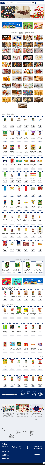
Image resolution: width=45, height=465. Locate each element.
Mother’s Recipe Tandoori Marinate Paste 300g (26, 220)
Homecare (38, 88)
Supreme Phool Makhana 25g (26, 365)
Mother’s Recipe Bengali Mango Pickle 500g (5, 233)
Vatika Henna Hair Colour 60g (5, 269)
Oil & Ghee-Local (38, 95)
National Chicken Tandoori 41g (5, 151)
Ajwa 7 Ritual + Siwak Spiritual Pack (39, 123)
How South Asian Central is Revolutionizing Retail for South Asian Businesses (36, 414)
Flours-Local (22, 109)
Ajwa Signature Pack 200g (5, 123)
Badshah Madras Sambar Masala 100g (12, 382)
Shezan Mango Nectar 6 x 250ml (33, 178)
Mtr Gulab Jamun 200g (5, 247)
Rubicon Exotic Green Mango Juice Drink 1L (39, 178)
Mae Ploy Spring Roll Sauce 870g (12, 220)
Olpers (21, 450)
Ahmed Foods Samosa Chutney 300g (12, 233)
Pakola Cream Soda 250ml (5, 178)
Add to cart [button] (5, 127)
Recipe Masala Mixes (27, 40)
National (21, 448)
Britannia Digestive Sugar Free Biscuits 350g (40, 164)
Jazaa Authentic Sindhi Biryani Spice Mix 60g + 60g (12, 297)
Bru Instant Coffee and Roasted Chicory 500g (19, 192)
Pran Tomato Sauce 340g (40, 220)
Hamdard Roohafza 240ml (12, 178)
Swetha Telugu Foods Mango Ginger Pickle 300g (25, 234)
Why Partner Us (15, 447)
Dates (17, 431)
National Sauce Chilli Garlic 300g (5, 220)
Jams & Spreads (7, 95)
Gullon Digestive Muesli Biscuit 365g (26, 164)
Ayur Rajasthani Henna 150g (37, 269)
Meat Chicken (38, 54)
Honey (6, 81)
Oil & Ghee (6, 102)
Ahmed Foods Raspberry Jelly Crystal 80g (26, 247)
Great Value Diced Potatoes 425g (19, 382)
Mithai (6, 88)
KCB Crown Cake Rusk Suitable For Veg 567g (19, 348)
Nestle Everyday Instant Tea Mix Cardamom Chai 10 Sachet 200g (5, 331)
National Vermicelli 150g (5, 313)
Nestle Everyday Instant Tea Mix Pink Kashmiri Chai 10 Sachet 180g (5, 192)
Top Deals (17, 40)
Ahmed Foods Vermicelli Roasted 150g (5, 206)
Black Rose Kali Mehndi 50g (27, 269)
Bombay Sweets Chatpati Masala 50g (40, 382)
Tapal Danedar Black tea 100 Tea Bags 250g (40, 192)
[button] (20, 18)
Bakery (38, 81)
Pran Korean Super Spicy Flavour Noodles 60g (19, 206)
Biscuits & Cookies (38, 47)
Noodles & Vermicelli (6, 47)
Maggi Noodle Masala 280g (26, 206)
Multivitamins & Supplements (17, 95)
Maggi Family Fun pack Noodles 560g (26, 314)
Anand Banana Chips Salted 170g (26, 137)
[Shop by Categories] (6, 2)
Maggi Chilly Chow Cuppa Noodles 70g (40, 314)
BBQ (6, 40)
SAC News (14, 448)
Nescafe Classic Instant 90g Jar (40, 331)
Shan (20, 447)
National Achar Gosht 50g (26, 296)
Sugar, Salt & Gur (28, 81)
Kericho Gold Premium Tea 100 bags (12, 331)
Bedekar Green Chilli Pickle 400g (40, 233)
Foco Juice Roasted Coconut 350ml (26, 178)
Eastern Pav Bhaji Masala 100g (19, 296)
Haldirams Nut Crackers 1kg (33, 137)
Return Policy (29, 447)
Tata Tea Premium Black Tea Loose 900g (19, 331)
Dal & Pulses (32, 431)
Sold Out (5, 182)
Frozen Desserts (17, 54)
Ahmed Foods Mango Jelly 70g (40, 247)
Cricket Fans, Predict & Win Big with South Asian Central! (8, 414)
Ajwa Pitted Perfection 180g (12, 123)
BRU (20, 449)
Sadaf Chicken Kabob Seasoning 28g (12, 151)
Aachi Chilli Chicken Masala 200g (5, 296)
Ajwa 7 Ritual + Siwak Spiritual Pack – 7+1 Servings (32, 123)
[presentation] (1, 409)
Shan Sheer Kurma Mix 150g (19, 247)
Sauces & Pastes (38, 40)
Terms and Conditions (30, 448)
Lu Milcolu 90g (19, 164)
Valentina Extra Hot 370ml (19, 220)
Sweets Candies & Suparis (28, 95)
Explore (41, 322)
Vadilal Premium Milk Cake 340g (12, 247)
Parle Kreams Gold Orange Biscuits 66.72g (33, 348)
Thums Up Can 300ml (19, 178)
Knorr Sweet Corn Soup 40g (19, 314)
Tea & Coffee (27, 47)
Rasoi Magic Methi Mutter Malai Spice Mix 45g (33, 151)
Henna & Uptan (17, 88)
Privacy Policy (29, 449)
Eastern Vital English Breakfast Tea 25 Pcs (26, 192)
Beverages (3, 429)
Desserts (6, 54)
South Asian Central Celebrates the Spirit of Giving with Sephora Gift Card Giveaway (22, 414)
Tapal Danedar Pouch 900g (25, 331)
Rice (17, 102)
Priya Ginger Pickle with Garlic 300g (33, 233)
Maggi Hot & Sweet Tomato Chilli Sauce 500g (33, 220)
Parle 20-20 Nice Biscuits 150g (5, 164)
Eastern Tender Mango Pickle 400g (19, 233)
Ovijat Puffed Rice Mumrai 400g (19, 365)
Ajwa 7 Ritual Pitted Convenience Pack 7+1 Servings (19, 123)
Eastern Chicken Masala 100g (26, 151)
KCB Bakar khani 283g (12, 164)
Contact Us (14, 449)
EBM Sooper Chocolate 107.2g (33, 164)
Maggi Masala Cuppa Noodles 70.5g (33, 206)
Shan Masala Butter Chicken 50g (19, 151)
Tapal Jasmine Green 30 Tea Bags (33, 192)
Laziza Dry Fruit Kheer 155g (32, 247)
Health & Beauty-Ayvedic (28, 88)
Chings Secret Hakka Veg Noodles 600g (33, 314)
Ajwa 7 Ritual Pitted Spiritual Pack (26, 123)
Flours (38, 102)
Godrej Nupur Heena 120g (16, 269)
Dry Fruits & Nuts (17, 81)
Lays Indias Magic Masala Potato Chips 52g (19, 137)
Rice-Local (27, 102)
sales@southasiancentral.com (6, 458)
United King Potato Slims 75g (40, 365)
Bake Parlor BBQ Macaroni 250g (12, 314)
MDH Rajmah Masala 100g (40, 296)
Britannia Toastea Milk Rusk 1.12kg (12, 348)
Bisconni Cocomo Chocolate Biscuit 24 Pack (26, 348)
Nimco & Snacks (17, 47)
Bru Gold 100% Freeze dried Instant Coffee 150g (33, 331)
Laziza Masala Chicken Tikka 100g (33, 296)
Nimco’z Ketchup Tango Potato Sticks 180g (40, 137)
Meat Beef (28, 54)
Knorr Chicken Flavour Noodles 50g (39, 206)
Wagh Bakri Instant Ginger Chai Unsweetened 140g (12, 192)
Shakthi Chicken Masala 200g (40, 151)
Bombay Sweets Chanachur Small (33, 365)
